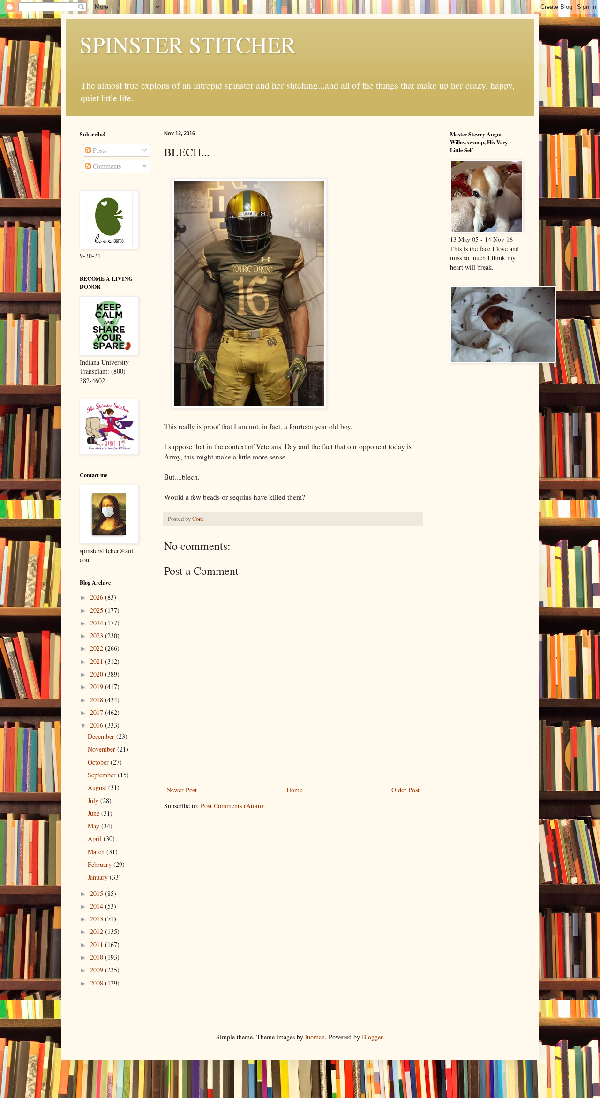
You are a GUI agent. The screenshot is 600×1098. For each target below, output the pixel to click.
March (97, 851)
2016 (97, 725)
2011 (97, 944)
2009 (97, 969)
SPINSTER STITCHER (188, 44)
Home (294, 789)
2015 (97, 893)
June (94, 813)
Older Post (405, 789)
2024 (97, 622)
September (103, 774)
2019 (97, 686)
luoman (315, 1036)
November (102, 749)
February (100, 864)
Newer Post (181, 789)
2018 (97, 699)
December (102, 736)
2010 (97, 957)
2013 (97, 918)
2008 (97, 982)
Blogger (372, 1036)
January (99, 876)
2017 (97, 712)
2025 (97, 610)
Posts (98, 150)
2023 (97, 635)
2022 (97, 648)
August (98, 787)
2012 (97, 931)
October (99, 762)
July (94, 800)
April (96, 838)
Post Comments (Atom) (232, 805)
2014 (97, 906)
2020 (97, 673)
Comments (106, 166)
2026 (97, 597)
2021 (97, 661)
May (94, 825)
